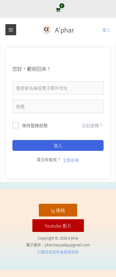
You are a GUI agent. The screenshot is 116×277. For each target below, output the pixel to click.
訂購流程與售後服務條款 (58, 251)
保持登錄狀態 (35, 125)
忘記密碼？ (92, 125)
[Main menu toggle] (10, 29)
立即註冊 (71, 160)
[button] (58, 210)
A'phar (64, 29)
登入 (58, 145)
